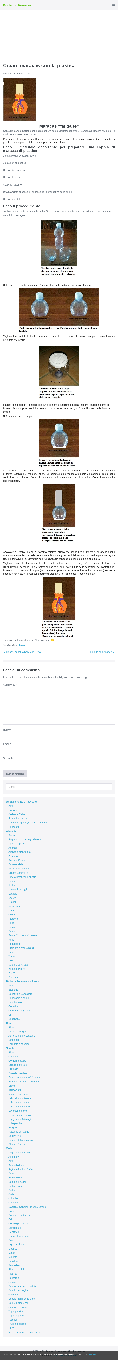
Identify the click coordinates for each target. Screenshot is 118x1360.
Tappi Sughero (16, 1315)
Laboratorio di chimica (20, 1106)
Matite (11, 1253)
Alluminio (13, 1156)
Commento (10, 684)
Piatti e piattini (16, 1269)
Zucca (11, 973)
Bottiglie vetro (15, 1186)
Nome (7, 729)
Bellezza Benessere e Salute (22, 981)
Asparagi (13, 856)
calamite (13, 1198)
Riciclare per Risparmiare (17, 5)
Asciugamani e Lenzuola (21, 1035)
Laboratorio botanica (19, 1098)
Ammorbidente (16, 1165)
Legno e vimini (16, 1244)
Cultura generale (17, 1065)
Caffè (11, 1194)
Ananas (12, 848)
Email (7, 744)
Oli (10, 1014)
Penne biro (14, 1265)
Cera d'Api (14, 1006)
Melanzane (14, 906)
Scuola (10, 1048)
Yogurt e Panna (16, 969)
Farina (12, 881)
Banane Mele (15, 864)
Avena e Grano (16, 860)
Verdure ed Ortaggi (18, 964)
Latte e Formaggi (17, 889)
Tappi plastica (16, 1311)
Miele (11, 910)
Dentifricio (14, 1232)
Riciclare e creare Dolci (21, 948)
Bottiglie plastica (17, 1182)
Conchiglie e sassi (18, 1223)
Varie (9, 1148)
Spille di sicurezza (18, 1303)
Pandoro (13, 918)
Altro (11, 806)
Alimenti (11, 831)
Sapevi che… (15, 1136)
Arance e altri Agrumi (19, 852)
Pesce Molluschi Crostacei (22, 935)
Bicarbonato (15, 1002)
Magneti (12, 1248)
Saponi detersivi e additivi (22, 1286)
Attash (11, 1173)
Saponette (14, 1019)
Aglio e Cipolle (16, 843)
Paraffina (13, 1261)
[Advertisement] (59, 33)
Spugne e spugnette (19, 1307)
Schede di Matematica (20, 1140)
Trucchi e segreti (17, 1324)
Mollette (12, 1257)
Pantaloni (13, 827)
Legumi (12, 898)
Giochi (12, 1085)
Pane (11, 923)
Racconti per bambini (20, 1131)
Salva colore (15, 1282)
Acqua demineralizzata (20, 1152)
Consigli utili (15, 1228)
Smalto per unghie (18, 1290)
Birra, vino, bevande (19, 868)
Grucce (12, 1240)
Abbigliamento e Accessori (21, 801)
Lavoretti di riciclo (18, 1110)
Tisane (12, 956)
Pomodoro (14, 944)
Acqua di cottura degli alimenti (24, 839)
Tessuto (12, 1319)
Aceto (11, 835)
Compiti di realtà (17, 1060)
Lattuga (12, 893)
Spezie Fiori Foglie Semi (21, 1298)
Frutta (11, 885)
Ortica (11, 914)
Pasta (11, 927)
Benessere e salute (19, 998)
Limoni (12, 902)
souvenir (13, 1294)
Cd (10, 1219)
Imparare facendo (18, 1094)
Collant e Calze (16, 814)
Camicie (13, 810)
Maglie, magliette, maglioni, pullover (28, 822)
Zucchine (13, 977)
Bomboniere (15, 1177)
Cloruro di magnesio (19, 1010)
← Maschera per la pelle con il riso (22, 652)
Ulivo (11, 1328)
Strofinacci (14, 1040)
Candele (13, 1202)
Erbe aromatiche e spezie (22, 877)
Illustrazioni (14, 1090)
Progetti (12, 1127)
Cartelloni (13, 1056)
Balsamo (13, 989)
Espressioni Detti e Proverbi (23, 1081)
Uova (11, 960)
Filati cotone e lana (18, 1236)
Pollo (11, 939)
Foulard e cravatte (18, 818)
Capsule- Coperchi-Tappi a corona (27, 1207)
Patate (12, 931)
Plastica (21, 645)
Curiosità (13, 1069)
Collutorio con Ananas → (101, 652)
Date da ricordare (17, 1073)
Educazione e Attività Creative (24, 1077)
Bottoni (12, 1190)
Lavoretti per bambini (19, 1115)
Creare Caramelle (18, 873)
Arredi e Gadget (17, 1031)
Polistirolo (13, 1278)
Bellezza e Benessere (20, 994)
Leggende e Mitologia (20, 1119)
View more (92, 1354)
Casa (9, 1023)
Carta (11, 1211)
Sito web (8, 758)
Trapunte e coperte (18, 1044)
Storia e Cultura (17, 1144)
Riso (11, 952)
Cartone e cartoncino (19, 1215)
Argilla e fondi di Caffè (20, 1169)
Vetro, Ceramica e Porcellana (24, 1332)
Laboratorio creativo (19, 1102)
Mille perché (15, 1123)
